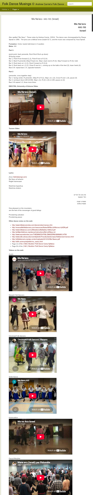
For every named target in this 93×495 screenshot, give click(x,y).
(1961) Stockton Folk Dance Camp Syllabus (38, 246)
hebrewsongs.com (19, 177)
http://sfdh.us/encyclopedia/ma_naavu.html (27, 241)
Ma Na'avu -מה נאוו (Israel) (45, 18)
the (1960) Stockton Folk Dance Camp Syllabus (37, 244)
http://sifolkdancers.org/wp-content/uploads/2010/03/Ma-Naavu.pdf (36, 239)
